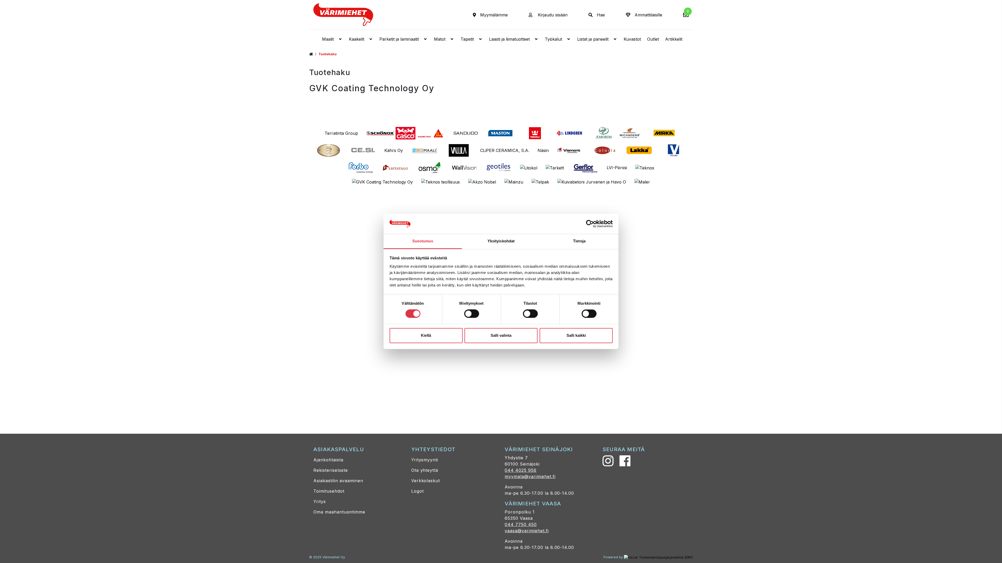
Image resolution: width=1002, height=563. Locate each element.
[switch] (471, 314)
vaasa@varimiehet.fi (526, 530)
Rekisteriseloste (330, 470)
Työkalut (553, 39)
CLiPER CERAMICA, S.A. (504, 150)
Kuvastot (632, 39)
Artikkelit (673, 39)
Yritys (319, 501)
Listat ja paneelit (593, 39)
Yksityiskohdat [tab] (501, 241)
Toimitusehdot (328, 491)
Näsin (543, 150)
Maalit (328, 39)
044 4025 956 (520, 470)
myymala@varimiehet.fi (530, 476)
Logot (417, 491)
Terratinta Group (341, 133)
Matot (439, 39)
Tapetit (467, 39)
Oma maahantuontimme (339, 512)
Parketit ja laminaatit (399, 39)
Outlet (653, 39)
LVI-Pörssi (617, 167)
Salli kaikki (576, 335)
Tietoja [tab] (579, 241)
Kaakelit (356, 39)
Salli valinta (501, 335)
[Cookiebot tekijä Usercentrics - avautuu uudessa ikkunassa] (590, 224)
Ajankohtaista (328, 459)
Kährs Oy (393, 150)
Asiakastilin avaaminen (338, 480)
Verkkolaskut (425, 480)
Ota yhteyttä (424, 470)
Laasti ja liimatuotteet (509, 39)
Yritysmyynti (424, 459)
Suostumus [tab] (422, 241)
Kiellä (426, 335)
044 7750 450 (521, 524)
